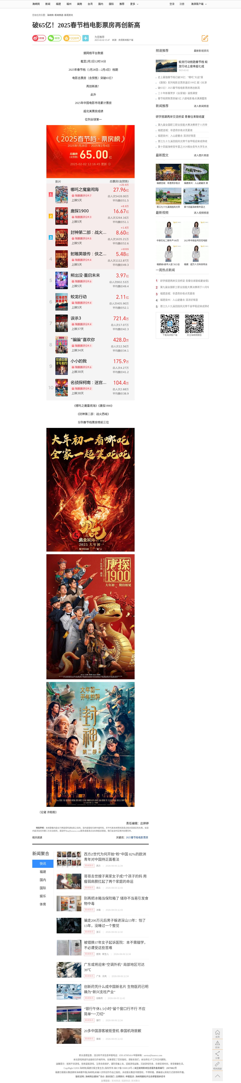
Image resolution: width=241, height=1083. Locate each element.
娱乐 (43, 896)
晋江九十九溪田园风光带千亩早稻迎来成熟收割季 (168, 207)
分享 (85, 38)
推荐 (121, 4)
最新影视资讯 (201, 50)
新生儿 (105, 954)
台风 (104, 976)
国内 (100, 4)
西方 (98, 866)
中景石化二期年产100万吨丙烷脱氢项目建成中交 (168, 240)
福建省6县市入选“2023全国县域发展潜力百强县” (168, 264)
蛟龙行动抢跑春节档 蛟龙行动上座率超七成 (193, 64)
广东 (98, 976)
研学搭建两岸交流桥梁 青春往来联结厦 (180, 116)
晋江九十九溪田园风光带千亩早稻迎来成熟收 (182, 141)
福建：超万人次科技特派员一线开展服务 (195, 264)
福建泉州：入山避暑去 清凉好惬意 (177, 135)
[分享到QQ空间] (72, 38)
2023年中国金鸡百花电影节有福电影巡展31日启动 (195, 240)
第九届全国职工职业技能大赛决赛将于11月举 (182, 124)
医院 (98, 954)
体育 (43, 904)
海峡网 (36, 4)
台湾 (90, 4)
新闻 (47, 4)
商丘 (98, 888)
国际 (111, 4)
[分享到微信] (55, 38)
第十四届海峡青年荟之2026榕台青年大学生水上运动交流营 (195, 207)
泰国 (98, 1039)
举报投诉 (130, 1076)
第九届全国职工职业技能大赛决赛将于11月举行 (185, 288)
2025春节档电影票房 (137, 837)
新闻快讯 (89, 865)
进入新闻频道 (201, 106)
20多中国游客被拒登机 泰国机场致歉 (112, 1031)
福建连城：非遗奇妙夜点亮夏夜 (175, 130)
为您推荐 (99, 37)
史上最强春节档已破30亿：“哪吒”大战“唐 (180, 77)
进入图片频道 (201, 155)
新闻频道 (59, 15)
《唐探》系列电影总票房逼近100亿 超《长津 (182, 82)
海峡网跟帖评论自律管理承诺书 (150, 1076)
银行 (98, 1020)
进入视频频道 (201, 212)
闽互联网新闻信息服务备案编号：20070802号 (155, 1068)
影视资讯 (68, 15)
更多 (132, 4)
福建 (58, 4)
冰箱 (98, 910)
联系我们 (110, 1076)
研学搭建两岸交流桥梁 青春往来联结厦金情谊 (185, 280)
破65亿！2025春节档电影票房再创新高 (179, 88)
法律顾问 (120, 1076)
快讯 (43, 864)
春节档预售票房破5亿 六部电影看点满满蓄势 (182, 98)
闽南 (79, 4)
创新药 (99, 998)
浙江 (98, 932)
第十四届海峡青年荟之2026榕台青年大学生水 (182, 146)
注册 (181, 4)
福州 (69, 4)
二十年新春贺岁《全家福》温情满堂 (177, 93)
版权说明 (80, 1076)
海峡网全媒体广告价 (94, 1076)
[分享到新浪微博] (39, 38)
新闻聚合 (40, 853)
